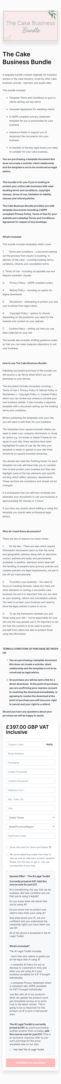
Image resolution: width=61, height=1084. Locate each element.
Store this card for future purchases (30, 847)
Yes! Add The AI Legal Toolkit (28, 1049)
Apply (49, 744)
